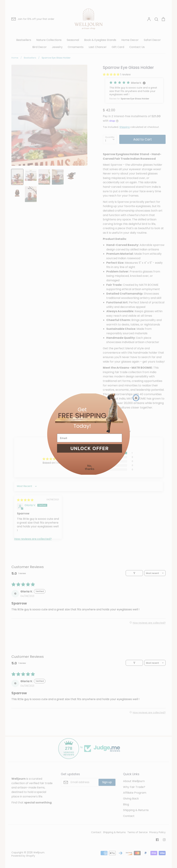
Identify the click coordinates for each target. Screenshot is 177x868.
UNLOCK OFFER (90, 448)
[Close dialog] (136, 398)
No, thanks (89, 467)
